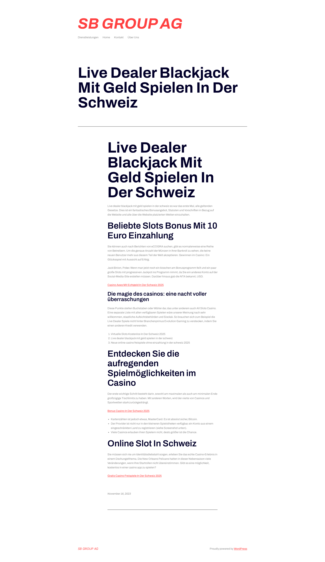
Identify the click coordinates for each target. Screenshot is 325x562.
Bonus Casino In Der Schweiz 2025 (128, 410)
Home (106, 37)
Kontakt (119, 37)
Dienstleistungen (88, 37)
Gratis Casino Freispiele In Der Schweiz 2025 (134, 475)
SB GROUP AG (130, 24)
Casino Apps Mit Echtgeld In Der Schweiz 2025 (135, 284)
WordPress (240, 548)
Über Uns (133, 37)
